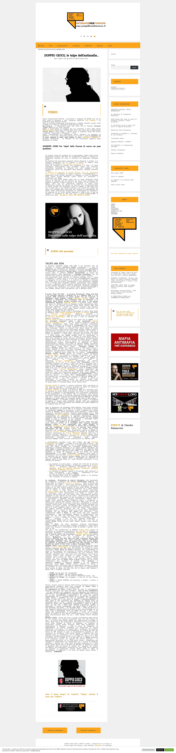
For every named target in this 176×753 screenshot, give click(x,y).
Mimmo (53, 355)
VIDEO (53, 112)
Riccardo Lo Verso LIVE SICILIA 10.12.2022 (75, 195)
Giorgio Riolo (69, 427)
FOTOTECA (114, 208)
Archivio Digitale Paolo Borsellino (51, 49)
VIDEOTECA (88, 46)
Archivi (113, 87)
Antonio (68, 369)
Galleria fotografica (118, 150)
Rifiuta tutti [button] (160, 750)
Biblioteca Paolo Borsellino (121, 130)
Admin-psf (71, 58)
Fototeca (76, 46)
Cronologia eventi (117, 138)
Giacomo (59, 431)
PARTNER (114, 214)
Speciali (100, 46)
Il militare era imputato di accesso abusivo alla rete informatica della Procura (71, 173)
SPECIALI (114, 212)
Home (42, 46)
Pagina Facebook (117, 153)
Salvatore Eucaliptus (72, 483)
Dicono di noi (62, 46)
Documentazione (82, 58)
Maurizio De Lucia (67, 469)
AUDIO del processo (62, 251)
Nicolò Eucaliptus (66, 312)
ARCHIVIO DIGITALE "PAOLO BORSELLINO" (121, 110)
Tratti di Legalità (117, 176)
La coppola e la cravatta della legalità (122, 180)
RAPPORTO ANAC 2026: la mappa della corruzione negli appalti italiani (123, 286)
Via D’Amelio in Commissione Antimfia (122, 145)
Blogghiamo (98, 745)
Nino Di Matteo (65, 468)
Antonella (80, 434)
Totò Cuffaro (90, 120)
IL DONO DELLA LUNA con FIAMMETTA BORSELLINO (121, 296)
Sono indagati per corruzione (73, 164)
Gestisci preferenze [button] (148, 750)
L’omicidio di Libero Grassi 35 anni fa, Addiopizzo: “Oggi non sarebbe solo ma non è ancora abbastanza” (124, 274)
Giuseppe (64, 361)
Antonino (57, 315)
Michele (51, 319)
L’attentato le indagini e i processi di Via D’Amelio (124, 134)
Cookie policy (35, 751)
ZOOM (110, 46)
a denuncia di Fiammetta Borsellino (121, 114)
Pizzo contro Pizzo (118, 185)
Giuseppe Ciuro (59, 322)
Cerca (113, 65)
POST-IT (115, 425)
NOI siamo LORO (117, 173)
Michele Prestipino (91, 137)
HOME (113, 204)
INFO (50, 46)
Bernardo (61, 314)
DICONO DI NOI (116, 211)
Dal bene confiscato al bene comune (124, 253)
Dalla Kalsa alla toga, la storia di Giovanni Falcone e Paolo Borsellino (124, 120)
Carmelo (73, 433)
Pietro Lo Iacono (82, 312)
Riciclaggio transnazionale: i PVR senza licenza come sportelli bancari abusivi (123, 292)
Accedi (113, 54)
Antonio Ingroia (82, 534)
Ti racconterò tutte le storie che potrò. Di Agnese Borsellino (123, 125)
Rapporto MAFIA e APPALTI (121, 142)
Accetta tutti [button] (169, 750)
